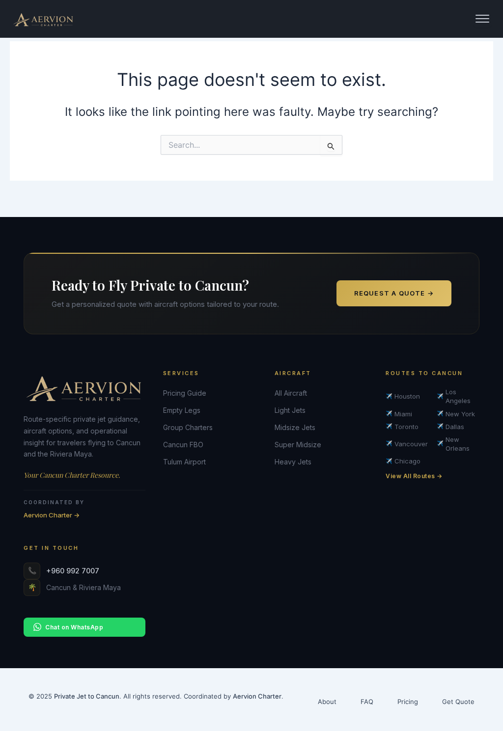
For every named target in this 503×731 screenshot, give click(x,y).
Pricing (407, 701)
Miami (399, 414)
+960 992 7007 (72, 571)
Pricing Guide (184, 393)
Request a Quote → (394, 293)
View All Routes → (414, 476)
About (327, 701)
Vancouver (407, 444)
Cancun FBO (183, 444)
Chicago (403, 461)
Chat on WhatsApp (74, 627)
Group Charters (188, 427)
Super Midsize (298, 444)
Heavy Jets (293, 462)
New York (456, 414)
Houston (403, 396)
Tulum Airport (184, 462)
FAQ (367, 701)
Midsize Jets (295, 427)
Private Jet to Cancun (86, 696)
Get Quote (458, 701)
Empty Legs (181, 410)
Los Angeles (454, 396)
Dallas (450, 427)
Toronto (402, 427)
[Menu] (482, 18)
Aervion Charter (257, 696)
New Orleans (453, 443)
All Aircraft (291, 393)
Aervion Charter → (52, 515)
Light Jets (290, 410)
